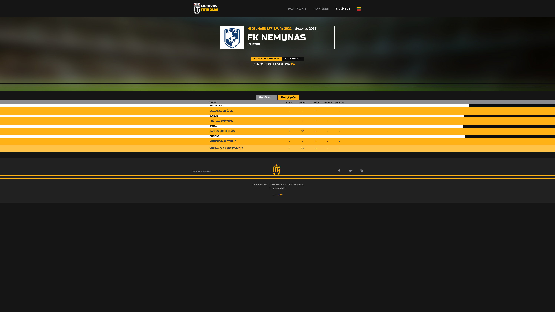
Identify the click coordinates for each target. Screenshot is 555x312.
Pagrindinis (297, 8)
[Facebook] (340, 170)
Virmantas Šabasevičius (226, 148)
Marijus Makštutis (223, 141)
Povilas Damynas (221, 121)
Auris (280, 195)
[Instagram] (361, 170)
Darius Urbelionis (222, 131)
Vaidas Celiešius (221, 110)
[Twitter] (351, 170)
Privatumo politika (277, 188)
